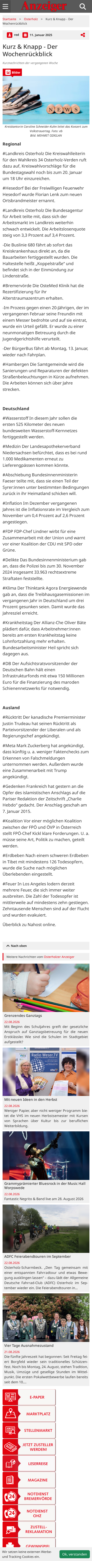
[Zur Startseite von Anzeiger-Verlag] (44, 6)
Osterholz (31, 19)
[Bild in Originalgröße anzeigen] (46, 100)
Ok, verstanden (74, 1554)
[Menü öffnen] (5, 6)
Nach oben (18, 946)
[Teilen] (82, 35)
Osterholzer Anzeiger (59, 957)
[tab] (12, 72)
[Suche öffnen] (84, 6)
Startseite (9, 19)
